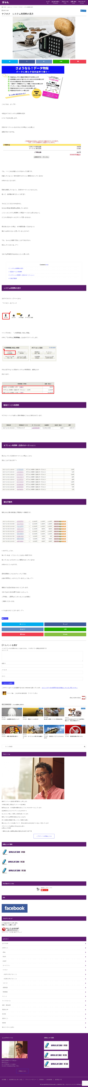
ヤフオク (6, 618)
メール (4, 669)
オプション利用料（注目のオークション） (22, 275)
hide (47, 264)
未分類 (4, 1014)
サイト (3, 676)
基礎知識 (5, 987)
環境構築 (5, 992)
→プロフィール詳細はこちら (44, 836)
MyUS (4, 956)
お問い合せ (73, 2)
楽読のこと (5, 1018)
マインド (4, 996)
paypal (4, 961)
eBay (4, 952)
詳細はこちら (22, 1071)
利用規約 (41, 1079)
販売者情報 (49, 1079)
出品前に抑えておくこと (10, 978)
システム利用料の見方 (16, 268)
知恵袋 (4, 1022)
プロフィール (65, 2)
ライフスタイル (6, 1000)
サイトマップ (81, 2)
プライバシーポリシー (30, 1079)
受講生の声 (5, 1009)
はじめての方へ (55, 2)
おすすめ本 (5, 943)
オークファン (6, 965)
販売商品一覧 (58, 1079)
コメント (5, 650)
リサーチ (5, 983)
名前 (4, 663)
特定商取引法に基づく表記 (15, 1079)
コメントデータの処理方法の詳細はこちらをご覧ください (59, 687)
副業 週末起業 (6, 1005)
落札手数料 (13, 278)
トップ (47, 2)
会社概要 (4, 1079)
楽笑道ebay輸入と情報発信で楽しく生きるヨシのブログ (62, 1084)
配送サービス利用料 (15, 271)
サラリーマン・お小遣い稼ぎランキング (12, 932)
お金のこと (5, 947)
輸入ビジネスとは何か (8, 1027)
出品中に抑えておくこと (10, 974)
